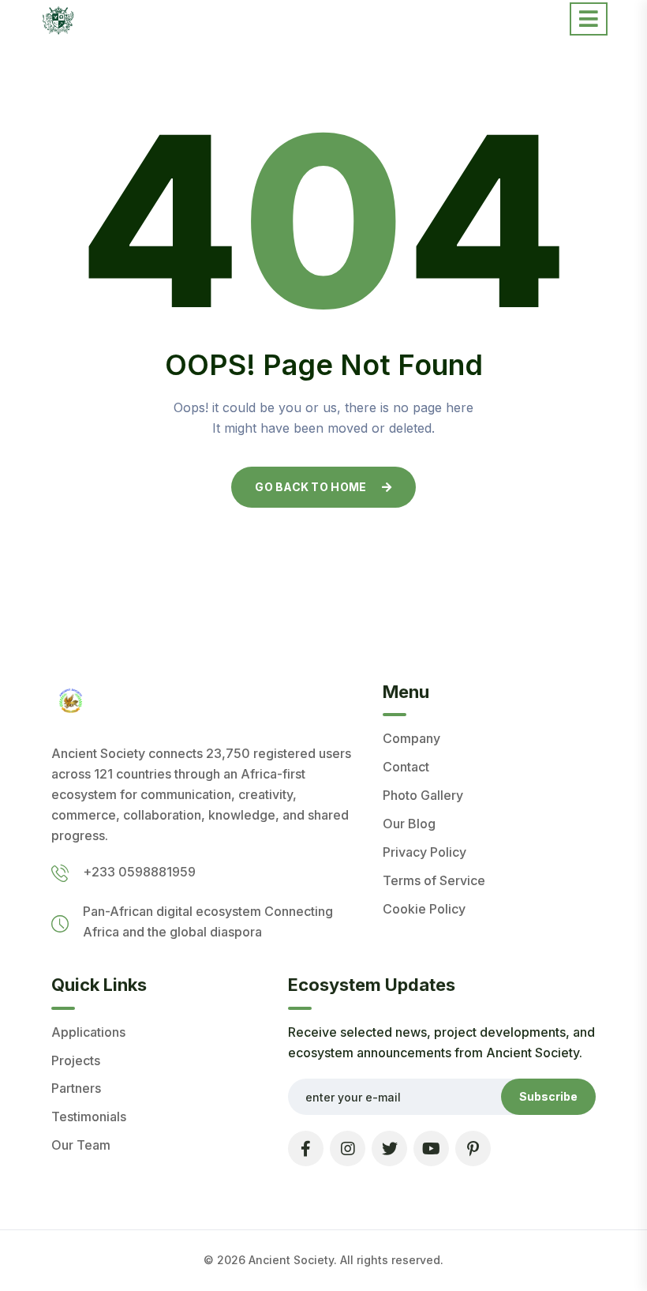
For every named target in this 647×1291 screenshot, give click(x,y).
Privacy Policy (424, 852)
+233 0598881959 (139, 872)
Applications (88, 1032)
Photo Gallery (423, 795)
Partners (76, 1088)
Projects (75, 1060)
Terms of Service (434, 880)
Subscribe (548, 1096)
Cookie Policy (424, 909)
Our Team (80, 1145)
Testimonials (88, 1116)
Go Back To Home (310, 487)
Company (411, 738)
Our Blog (409, 823)
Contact (406, 767)
